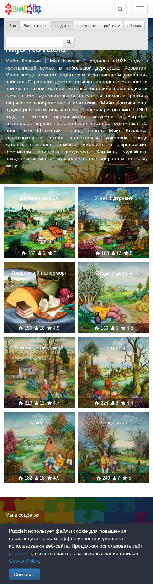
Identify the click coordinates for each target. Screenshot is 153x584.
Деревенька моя (39, 198)
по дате (62, 26)
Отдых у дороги (114, 273)
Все (12, 26)
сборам (134, 26)
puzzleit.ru (20, 553)
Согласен (25, 574)
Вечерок (39, 422)
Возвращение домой (39, 347)
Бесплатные (34, 26)
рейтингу (112, 26)
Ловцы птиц (113, 422)
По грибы (114, 347)
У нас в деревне (114, 198)
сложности (86, 26)
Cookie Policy (24, 561)
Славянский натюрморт (39, 273)
